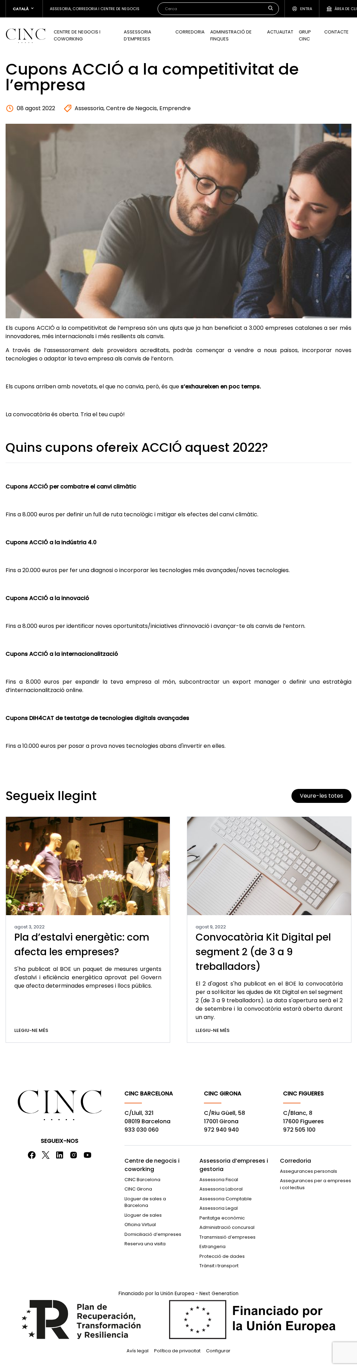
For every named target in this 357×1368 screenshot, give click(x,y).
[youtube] (87, 1155)
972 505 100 (299, 1130)
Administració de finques (231, 35)
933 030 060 (141, 1130)
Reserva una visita (145, 1243)
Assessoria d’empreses (137, 35)
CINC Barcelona (142, 1179)
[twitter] (45, 1155)
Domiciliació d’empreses (152, 1234)
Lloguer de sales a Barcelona (145, 1202)
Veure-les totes (321, 796)
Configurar (218, 1350)
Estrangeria (212, 1246)
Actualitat (280, 32)
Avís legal (138, 1350)
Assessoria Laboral (221, 1189)
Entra (306, 9)
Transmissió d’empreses (227, 1237)
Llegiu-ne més (31, 1030)
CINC (25, 35)
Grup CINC (305, 35)
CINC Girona (138, 1189)
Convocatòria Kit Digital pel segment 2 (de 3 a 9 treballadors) (263, 951)
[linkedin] (59, 1155)
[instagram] (73, 1155)
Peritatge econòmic (222, 1218)
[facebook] (32, 1155)
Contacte (336, 32)
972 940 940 (221, 1130)
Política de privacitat (177, 1350)
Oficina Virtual (140, 1224)
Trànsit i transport (218, 1265)
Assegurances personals (308, 1171)
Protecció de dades (222, 1256)
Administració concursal (227, 1227)
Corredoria (190, 32)
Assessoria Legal (218, 1208)
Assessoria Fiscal (218, 1179)
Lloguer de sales (143, 1215)
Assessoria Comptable (225, 1198)
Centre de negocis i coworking (77, 35)
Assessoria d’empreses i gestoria (233, 1165)
